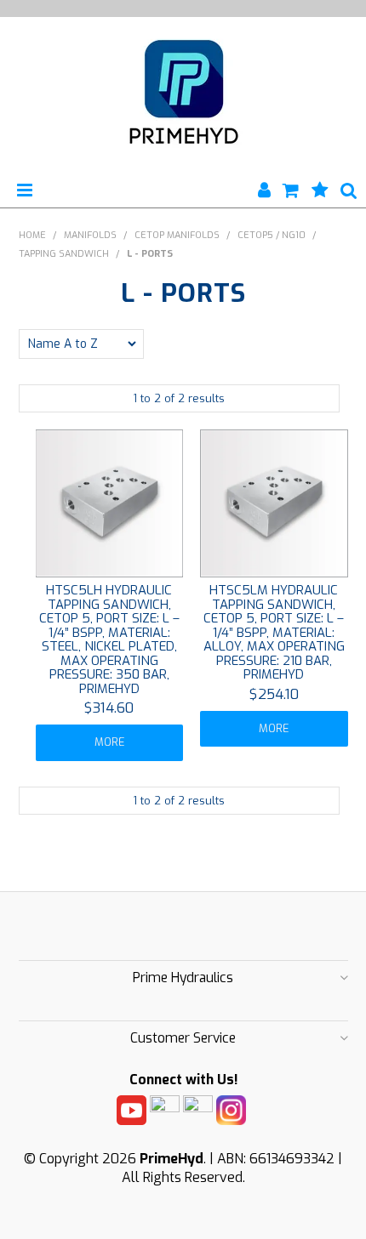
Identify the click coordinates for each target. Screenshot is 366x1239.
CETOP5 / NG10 (271, 235)
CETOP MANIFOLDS (177, 235)
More (109, 742)
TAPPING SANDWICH (64, 253)
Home (32, 235)
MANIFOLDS (90, 235)
